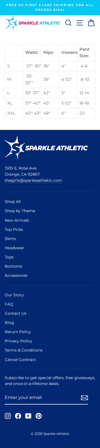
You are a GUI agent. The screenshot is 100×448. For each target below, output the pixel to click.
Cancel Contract (20, 359)
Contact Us (15, 313)
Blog (9, 322)
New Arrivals (17, 220)
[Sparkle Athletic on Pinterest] (39, 416)
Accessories (16, 275)
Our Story (14, 295)
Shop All (13, 201)
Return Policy (18, 332)
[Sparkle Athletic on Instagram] (8, 416)
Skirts (10, 238)
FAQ (9, 304)
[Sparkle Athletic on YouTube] (28, 416)
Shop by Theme (20, 211)
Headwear (14, 248)
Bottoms (13, 266)
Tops (9, 257)
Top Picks (14, 229)
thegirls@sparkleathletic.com (33, 180)
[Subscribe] (84, 397)
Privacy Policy (18, 341)
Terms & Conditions (23, 350)
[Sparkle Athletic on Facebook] (18, 416)
